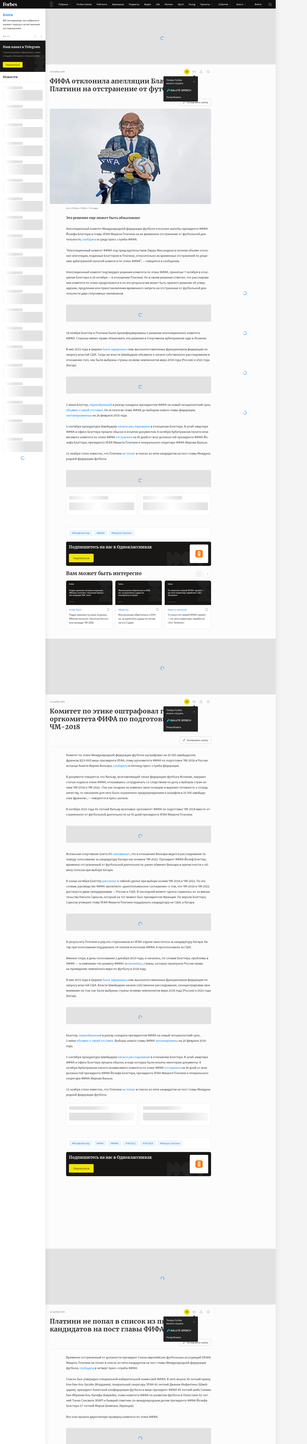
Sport (181, 4)
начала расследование (134, 398)
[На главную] (10, 4)
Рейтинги (102, 4)
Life (158, 4)
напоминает (121, 825)
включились (133, 935)
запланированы (166, 1012)
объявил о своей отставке (84, 381)
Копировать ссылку (197, 102)
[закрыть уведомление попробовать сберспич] (194, 81)
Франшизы (118, 4)
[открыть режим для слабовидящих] (187, 72)
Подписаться (81, 529)
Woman (169, 4)
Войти (258, 4)
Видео (147, 4)
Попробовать (173, 97)
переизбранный (100, 376)
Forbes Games (84, 4)
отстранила (124, 409)
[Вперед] (217, 476)
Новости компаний (177, 581)
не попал (128, 425)
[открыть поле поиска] (270, 4)
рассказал (109, 852)
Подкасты (134, 4)
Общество (123, 581)
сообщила (89, 239)
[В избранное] (108, 581)
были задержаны (115, 321)
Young (192, 4)
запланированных (79, 387)
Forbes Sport (75, 581)
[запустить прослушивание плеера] (194, 72)
